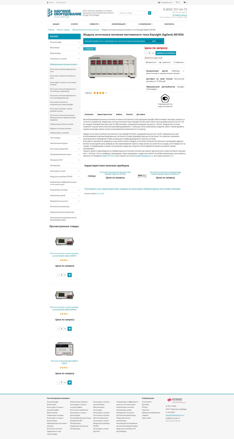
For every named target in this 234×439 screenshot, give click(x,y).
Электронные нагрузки (59, 143)
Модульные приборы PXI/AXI (61, 176)
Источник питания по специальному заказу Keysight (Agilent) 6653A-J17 (165, 173)
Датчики (96, 431)
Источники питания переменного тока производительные (63, 96)
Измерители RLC (56, 160)
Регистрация (61, 2)
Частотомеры (55, 138)
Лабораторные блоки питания (61, 124)
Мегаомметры (98, 407)
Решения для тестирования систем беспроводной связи (63, 218)
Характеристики (104, 114)
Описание (89, 114)
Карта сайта (146, 418)
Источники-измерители (59, 149)
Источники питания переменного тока (63, 70)
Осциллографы (56, 42)
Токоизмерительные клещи (60, 154)
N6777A (149, 41)
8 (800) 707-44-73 (108, 156)
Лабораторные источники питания (63, 64)
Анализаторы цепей (57, 195)
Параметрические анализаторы (62, 212)
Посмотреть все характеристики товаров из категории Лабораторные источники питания (132, 188)
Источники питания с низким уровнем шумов (61, 110)
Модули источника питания (60, 128)
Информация (118, 24)
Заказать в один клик (153, 57)
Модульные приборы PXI (126, 429)
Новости (94, 24)
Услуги (74, 24)
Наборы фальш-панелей (59, 133)
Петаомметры (75, 423)
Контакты (169, 24)
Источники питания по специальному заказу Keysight (61, 103)
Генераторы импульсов (79, 426)
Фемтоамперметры (100, 418)
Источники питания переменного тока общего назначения (63, 90)
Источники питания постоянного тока (62, 77)
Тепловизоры (55, 165)
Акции (56, 24)
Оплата (144, 407)
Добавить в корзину (165, 53)
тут (172, 156)
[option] (112, 67)
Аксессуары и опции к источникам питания (63, 83)
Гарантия (145, 410)
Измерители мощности (59, 201)
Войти (51, 2)
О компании (145, 24)
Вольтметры (54, 47)
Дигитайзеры (121, 431)
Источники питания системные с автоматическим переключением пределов (63, 117)
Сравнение (166, 62)
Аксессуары (97, 410)
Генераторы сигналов (58, 59)
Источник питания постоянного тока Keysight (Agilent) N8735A (115, 173)
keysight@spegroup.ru (144, 156)
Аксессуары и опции (57, 171)
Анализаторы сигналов (59, 190)
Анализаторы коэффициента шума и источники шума (63, 183)
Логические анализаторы (59, 206)
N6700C (159, 41)
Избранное (179, 62)
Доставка (145, 404)
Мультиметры (55, 53)
